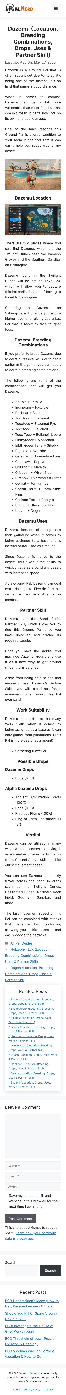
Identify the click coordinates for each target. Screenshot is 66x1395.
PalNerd (34, 1373)
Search (10, 1263)
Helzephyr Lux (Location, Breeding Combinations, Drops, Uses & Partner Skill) (30, 955)
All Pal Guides (21, 943)
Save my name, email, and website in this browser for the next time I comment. (33, 1201)
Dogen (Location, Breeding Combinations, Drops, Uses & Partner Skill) (29, 974)
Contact (48, 1389)
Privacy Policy (32, 1389)
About (16, 1389)
